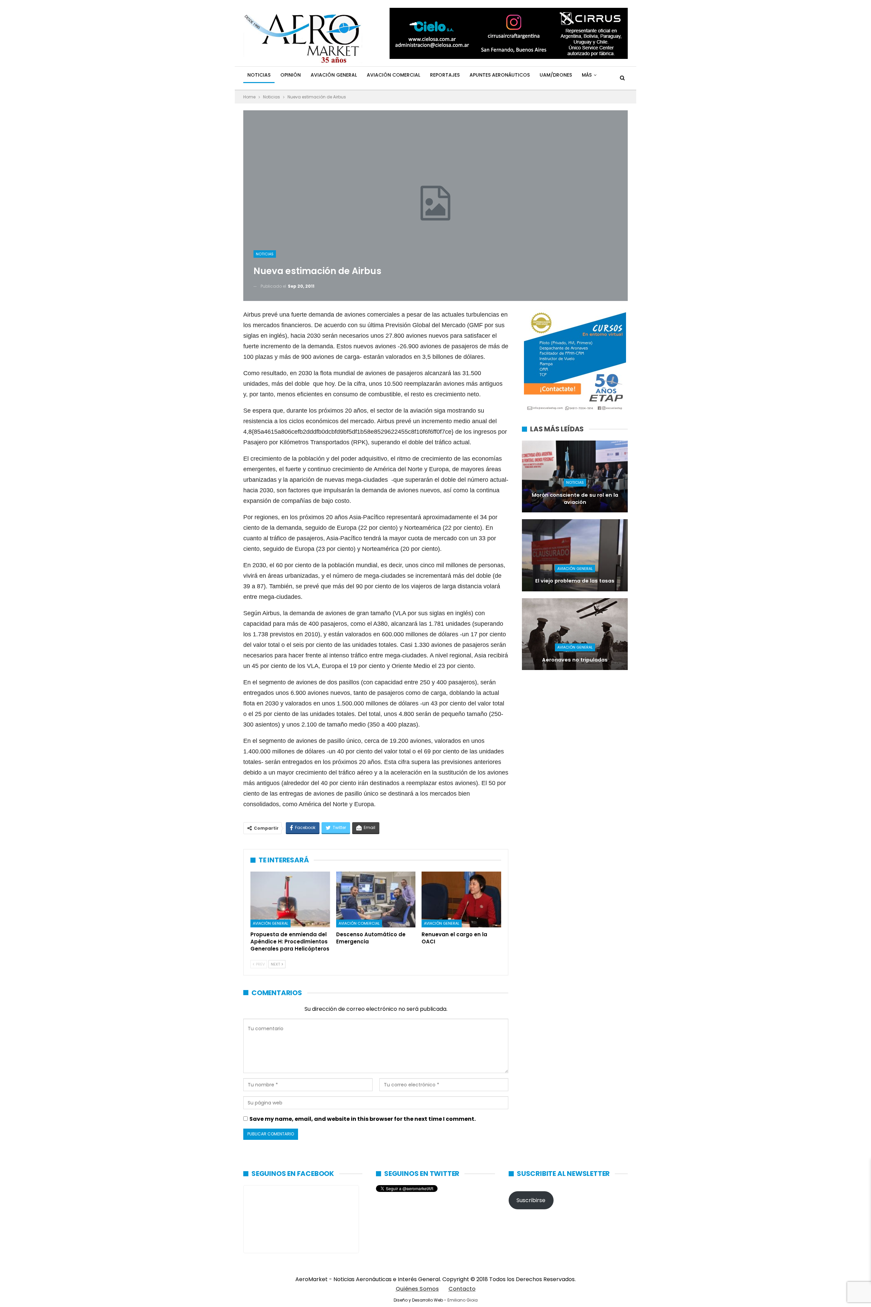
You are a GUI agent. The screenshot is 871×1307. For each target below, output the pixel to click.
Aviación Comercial (393, 74)
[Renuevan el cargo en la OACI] (461, 899)
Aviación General (334, 74)
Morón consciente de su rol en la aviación (575, 499)
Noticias (258, 74)
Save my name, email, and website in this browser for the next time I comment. (362, 1119)
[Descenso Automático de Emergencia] (376, 899)
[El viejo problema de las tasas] (574, 555)
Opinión (290, 74)
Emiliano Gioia (462, 1300)
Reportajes (445, 74)
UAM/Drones (556, 74)
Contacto (462, 1289)
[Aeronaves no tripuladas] (574, 634)
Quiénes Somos (417, 1289)
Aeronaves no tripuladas (575, 659)
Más (587, 74)
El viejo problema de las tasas (574, 580)
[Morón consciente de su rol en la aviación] (574, 476)
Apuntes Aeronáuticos (500, 74)
